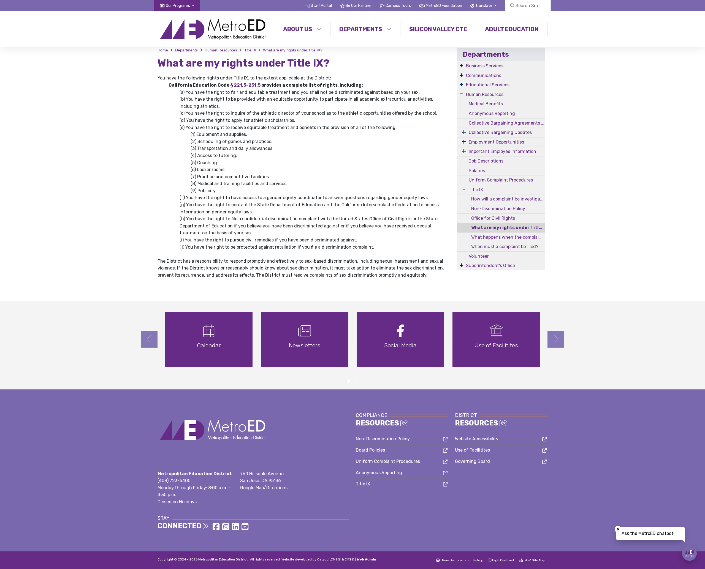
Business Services (484, 65)
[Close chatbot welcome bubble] (618, 529)
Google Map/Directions (264, 487)
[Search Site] (528, 5)
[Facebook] (217, 528)
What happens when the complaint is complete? (508, 237)
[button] (180, 5)
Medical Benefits (486, 103)
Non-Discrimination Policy (498, 208)
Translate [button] (484, 5)
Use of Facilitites (472, 450)
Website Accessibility (476, 438)
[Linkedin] (236, 528)
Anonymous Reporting (492, 113)
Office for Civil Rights (493, 218)
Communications (483, 75)
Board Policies (370, 450)
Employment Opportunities (496, 142)
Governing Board (472, 461)
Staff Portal (321, 5)
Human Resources (221, 50)
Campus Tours (398, 5)
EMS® (349, 559)
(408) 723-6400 (174, 480)
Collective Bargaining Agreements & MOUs (507, 123)
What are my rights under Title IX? (292, 50)
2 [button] (356, 381)
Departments (360, 29)
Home (163, 50)
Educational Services (487, 84)
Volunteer (479, 256)
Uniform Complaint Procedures (501, 180)
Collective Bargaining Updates (500, 132)
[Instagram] (226, 528)
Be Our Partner (359, 5)
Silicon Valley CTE (438, 29)
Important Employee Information (502, 151)
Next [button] (555, 339)
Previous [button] (149, 339)
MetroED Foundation (444, 5)
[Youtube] (245, 528)
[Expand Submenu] (461, 65)
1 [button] (348, 381)
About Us (297, 29)
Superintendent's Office (490, 265)
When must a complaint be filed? (504, 246)
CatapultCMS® (329, 559)
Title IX (250, 50)
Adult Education (511, 29)
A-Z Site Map (534, 560)
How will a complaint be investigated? (508, 199)
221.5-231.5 (247, 85)
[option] (209, 342)
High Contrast (503, 560)
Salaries (477, 170)
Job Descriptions (486, 161)
